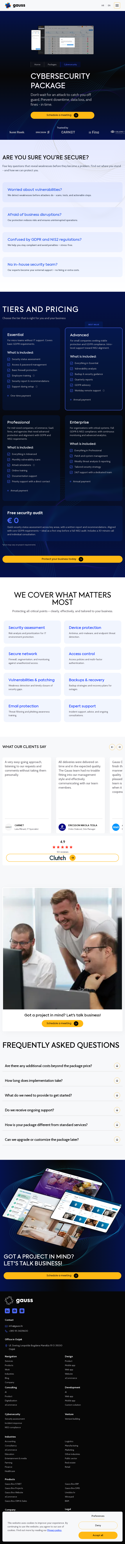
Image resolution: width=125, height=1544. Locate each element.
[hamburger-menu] (117, 5)
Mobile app (70, 1365)
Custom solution (73, 1404)
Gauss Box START (13, 1484)
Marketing (69, 1449)
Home (37, 64)
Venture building (72, 1418)
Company (9, 1382)
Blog (7, 1378)
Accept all (98, 1535)
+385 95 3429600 (18, 1330)
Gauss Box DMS (72, 1488)
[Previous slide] (112, 747)
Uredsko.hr (70, 1492)
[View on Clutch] (62, 858)
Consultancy (11, 1445)
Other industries (72, 1454)
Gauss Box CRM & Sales (16, 1501)
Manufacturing (71, 1445)
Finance (8, 1467)
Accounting (10, 1441)
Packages (52, 64)
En (109, 5)
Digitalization (11, 1400)
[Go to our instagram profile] (22, 1310)
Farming (8, 1462)
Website (69, 1373)
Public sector (71, 1458)
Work (7, 1369)
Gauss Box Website (14, 1492)
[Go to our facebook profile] (14, 1310)
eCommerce (11, 1404)
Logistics (69, 1441)
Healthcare (10, 1471)
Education (9, 1454)
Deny (98, 1525)
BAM (67, 1501)
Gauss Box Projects (14, 1488)
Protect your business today (59, 559)
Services (9, 1361)
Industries (9, 1373)
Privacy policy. (54, 1530)
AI (6, 1392)
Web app (69, 1369)
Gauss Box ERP (72, 1484)
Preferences (97, 1515)
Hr (103, 5)
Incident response (13, 1423)
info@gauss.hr (16, 1326)
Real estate (70, 1462)
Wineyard (69, 1496)
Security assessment (15, 1418)
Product (8, 1396)
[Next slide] (119, 747)
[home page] (15, 5)
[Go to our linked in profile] (7, 1310)
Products (9, 1365)
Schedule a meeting (59, 115)
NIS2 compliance (13, 1427)
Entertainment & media (16, 1458)
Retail (67, 1467)
